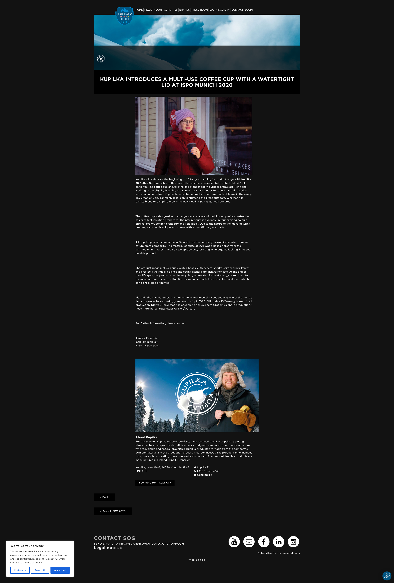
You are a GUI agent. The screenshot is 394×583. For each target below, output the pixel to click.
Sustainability (219, 9)
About (158, 9)
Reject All (40, 570)
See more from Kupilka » (155, 482)
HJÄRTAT (198, 560)
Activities (171, 9)
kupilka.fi (202, 467)
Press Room (199, 9)
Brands (184, 9)
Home (139, 9)
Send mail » (204, 474)
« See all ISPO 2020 (113, 511)
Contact (237, 9)
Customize (20, 570)
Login (249, 9)
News (148, 9)
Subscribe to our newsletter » (279, 553)
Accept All (60, 570)
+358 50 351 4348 (207, 471)
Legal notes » (108, 547)
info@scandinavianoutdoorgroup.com (151, 543)
